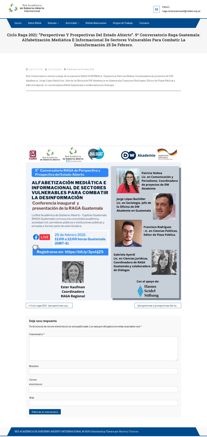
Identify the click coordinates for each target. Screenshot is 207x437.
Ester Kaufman (55, 69)
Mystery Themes (128, 431)
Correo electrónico (35, 382)
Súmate (52, 23)
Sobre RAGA (34, 23)
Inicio (18, 23)
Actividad (71, 23)
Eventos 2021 (87, 69)
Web (31, 397)
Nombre (34, 366)
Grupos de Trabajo (123, 23)
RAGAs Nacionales (96, 23)
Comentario (37, 334)
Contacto (144, 23)
